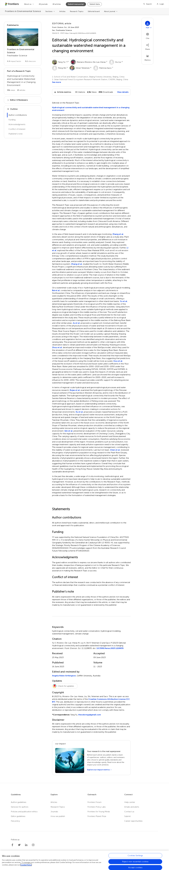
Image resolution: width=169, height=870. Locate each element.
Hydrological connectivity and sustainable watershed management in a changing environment (90, 108)
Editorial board (94, 11)
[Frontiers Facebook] (12, 844)
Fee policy (15, 821)
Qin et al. (68, 431)
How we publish (58, 816)
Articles (62, 11)
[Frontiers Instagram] (33, 844)
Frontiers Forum (94, 802)
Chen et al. (115, 450)
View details (123, 92)
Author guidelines (18, 802)
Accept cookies (135, 867)
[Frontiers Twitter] (19, 844)
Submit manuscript (76, 4)
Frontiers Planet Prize (96, 816)
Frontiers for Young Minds (98, 811)
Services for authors (19, 807)
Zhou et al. (57, 347)
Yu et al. (124, 301)
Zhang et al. (118, 234)
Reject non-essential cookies (135, 861)
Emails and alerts (131, 807)
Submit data (95, 4)
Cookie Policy (26, 865)
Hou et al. (118, 361)
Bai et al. (56, 290)
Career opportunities (133, 821)
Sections (48, 11)
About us (27, 4)
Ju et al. (76, 323)
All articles (57, 4)
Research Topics (76, 11)
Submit (127, 816)
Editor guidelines (18, 816)
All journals (43, 4)
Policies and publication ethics (24, 811)
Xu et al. (79, 412)
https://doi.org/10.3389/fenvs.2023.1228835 (80, 33)
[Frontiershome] (12, 4)
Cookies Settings (135, 855)
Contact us (129, 811)
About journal (109, 11)
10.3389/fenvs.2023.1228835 (110, 648)
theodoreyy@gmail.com (89, 714)
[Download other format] (150, 27)
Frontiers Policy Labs (96, 807)
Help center (129, 802)
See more (56, 82)
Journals (54, 811)
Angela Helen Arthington (64, 675)
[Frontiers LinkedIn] (26, 844)
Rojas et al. (75, 390)
